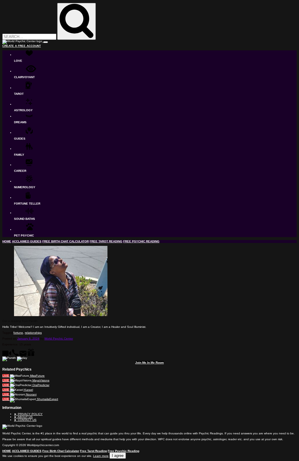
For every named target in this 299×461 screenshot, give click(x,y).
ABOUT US (23, 417)
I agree (118, 455)
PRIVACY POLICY (28, 414)
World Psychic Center (58, 338)
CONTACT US (25, 419)
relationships (33, 332)
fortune (18, 332)
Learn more (101, 455)
